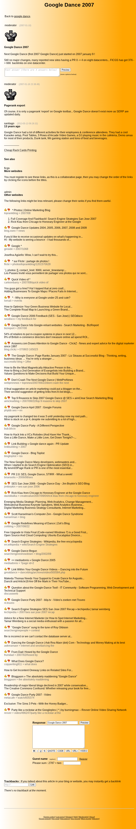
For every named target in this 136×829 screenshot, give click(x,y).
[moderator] (11, 41)
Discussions (65, 819)
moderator (11, 25)
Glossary (69, 817)
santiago (9, 123)
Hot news (55, 819)
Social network (44, 819)
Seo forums (75, 819)
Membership (83, 817)
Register (83, 759)
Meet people (86, 819)
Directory (95, 819)
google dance (22, 16)
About (92, 817)
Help (75, 817)
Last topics (60, 817)
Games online (49, 817)
